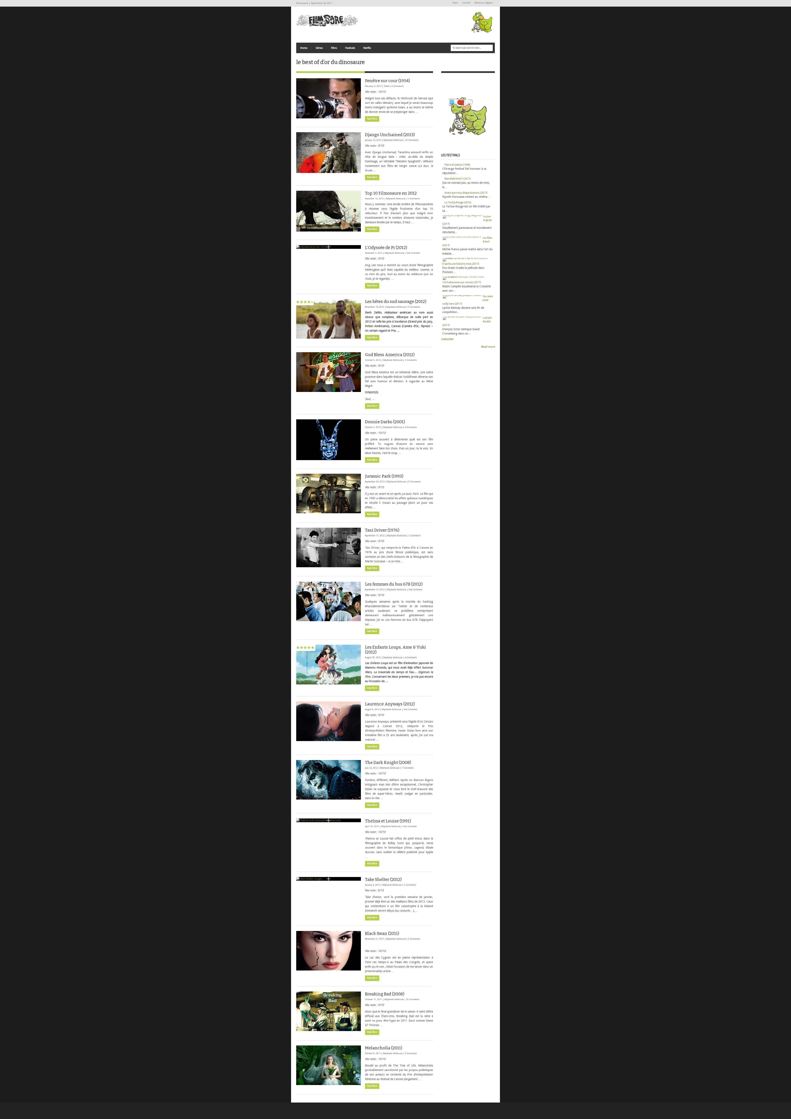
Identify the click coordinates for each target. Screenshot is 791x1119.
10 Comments (412, 140)
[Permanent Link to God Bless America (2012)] (328, 372)
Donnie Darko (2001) (385, 421)
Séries (319, 47)
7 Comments (408, 768)
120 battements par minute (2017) (461, 282)
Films (334, 47)
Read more (488, 346)
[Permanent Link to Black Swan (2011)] (328, 951)
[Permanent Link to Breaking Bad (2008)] (328, 1011)
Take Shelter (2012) (383, 879)
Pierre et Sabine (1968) (457, 164)
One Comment (413, 253)
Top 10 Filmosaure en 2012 (391, 193)
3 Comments (414, 199)
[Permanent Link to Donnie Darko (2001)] (328, 439)
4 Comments (411, 427)
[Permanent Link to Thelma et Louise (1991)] (328, 820)
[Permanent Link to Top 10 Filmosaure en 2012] (328, 211)
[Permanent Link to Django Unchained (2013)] (328, 152)
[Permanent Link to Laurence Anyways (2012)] (328, 721)
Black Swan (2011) (382, 933)
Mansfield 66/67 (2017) (457, 178)
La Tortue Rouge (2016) (458, 202)
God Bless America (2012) (390, 354)
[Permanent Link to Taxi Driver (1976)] (328, 547)
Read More (372, 119)
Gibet (386, 86)
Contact (466, 2)
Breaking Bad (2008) (384, 994)
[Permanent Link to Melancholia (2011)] (328, 1065)
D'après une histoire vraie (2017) (460, 263)
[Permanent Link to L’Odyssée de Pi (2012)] (328, 247)
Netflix (367, 47)
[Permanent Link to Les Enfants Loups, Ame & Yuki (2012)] (328, 664)
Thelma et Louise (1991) (388, 820)
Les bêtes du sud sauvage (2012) (395, 301)
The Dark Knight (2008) (388, 762)
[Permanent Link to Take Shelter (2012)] (328, 879)
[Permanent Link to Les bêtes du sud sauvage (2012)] (328, 319)
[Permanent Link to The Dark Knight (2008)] (328, 780)
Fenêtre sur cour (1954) (387, 80)
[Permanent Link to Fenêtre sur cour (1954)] (328, 98)
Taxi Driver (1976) (382, 530)
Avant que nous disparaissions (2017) (466, 192)
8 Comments (414, 482)
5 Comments (414, 307)
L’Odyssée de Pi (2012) (386, 247)
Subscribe (447, 339)
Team (455, 2)
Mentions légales (484, 2)
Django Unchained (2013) (390, 134)
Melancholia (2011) (383, 1047)
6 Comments (398, 86)
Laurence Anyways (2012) (390, 704)
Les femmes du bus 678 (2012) (394, 584)
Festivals (350, 47)
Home (303, 47)
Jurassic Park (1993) (384, 476)
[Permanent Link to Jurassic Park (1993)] (328, 493)
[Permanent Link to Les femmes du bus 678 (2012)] (328, 601)
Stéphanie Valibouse (393, 140)
